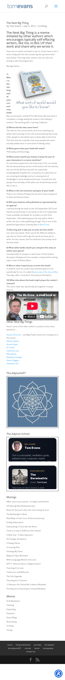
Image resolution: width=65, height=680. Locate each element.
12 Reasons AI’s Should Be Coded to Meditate (26, 584)
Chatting (10, 605)
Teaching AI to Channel (16, 580)
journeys (37, 645)
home (9, 645)
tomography (48, 648)
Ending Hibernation (14, 522)
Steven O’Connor (13, 334)
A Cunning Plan (13, 547)
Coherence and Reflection (17, 572)
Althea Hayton (12, 341)
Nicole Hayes (12, 344)
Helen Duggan (12, 360)
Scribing (42, 25)
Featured (10, 613)
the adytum (49, 645)
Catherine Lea (12, 350)
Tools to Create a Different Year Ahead (23, 530)
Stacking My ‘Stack (14, 551)
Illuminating (11, 621)
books (36, 648)
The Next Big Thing (17, 23)
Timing (9, 630)
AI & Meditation (13, 601)
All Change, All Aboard (16, 539)
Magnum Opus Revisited (17, 555)
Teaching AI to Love (15, 568)
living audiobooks (23, 645)
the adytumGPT (14, 648)
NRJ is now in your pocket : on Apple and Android (27, 501)
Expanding (11, 609)
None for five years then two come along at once (27, 510)
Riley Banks (11, 354)
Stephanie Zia (12, 363)
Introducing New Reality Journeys (20, 506)
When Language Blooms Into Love (21, 559)
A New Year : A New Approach (19, 535)
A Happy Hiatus (13, 543)
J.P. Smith (10, 347)
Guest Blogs (11, 617)
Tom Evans (15, 25)
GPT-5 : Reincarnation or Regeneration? (23, 563)
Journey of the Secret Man (46, 272)
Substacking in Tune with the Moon (21, 526)
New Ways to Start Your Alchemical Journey (25, 518)
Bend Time (44, 224)
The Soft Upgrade (14, 576)
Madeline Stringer (14, 357)
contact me (30, 651)
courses (28, 648)
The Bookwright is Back (16, 514)
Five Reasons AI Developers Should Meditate (25, 588)
